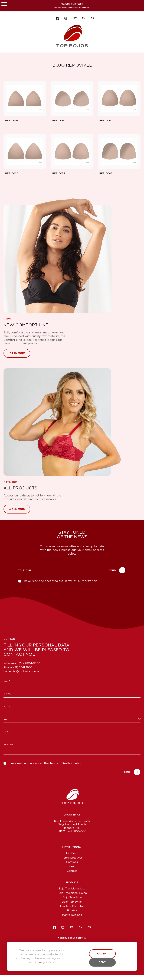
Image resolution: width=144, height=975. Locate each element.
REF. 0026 (11, 173)
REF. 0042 (105, 173)
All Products (20, 488)
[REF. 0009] (25, 98)
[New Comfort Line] (72, 255)
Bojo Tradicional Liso (72, 888)
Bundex (72, 910)
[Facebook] (57, 18)
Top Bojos (72, 853)
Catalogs (11, 482)
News (7, 319)
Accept (102, 954)
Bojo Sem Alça (72, 897)
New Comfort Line (26, 325)
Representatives (72, 857)
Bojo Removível (72, 902)
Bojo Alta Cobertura (72, 906)
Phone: (18, 667)
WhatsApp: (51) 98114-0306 (22, 663)
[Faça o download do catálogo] (72, 422)
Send (112, 571)
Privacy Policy (44, 962)
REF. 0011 (58, 120)
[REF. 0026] (25, 151)
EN (84, 18)
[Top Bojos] (72, 35)
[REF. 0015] (119, 98)
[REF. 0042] (119, 151)
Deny (102, 962)
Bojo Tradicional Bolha (72, 893)
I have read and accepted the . (60, 581)
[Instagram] (65, 18)
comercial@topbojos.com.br (22, 671)
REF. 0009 (11, 120)
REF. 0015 (105, 120)
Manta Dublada (72, 915)
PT (75, 18)
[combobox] (72, 719)
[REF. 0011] (72, 98)
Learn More (16, 353)
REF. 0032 (58, 173)
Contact (72, 871)
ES (92, 18)
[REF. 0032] (72, 151)
